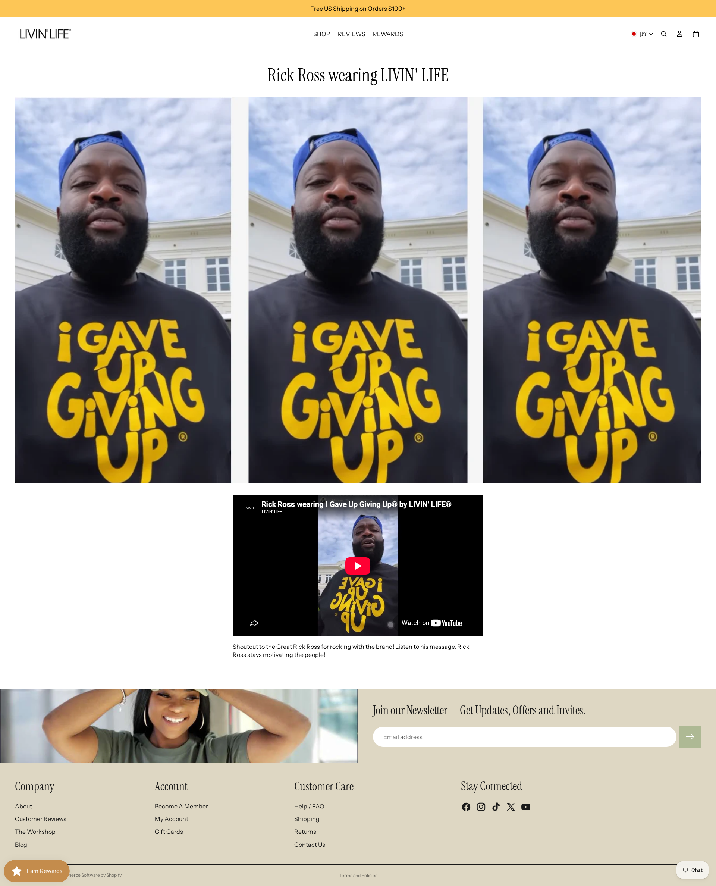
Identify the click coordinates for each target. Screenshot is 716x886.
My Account (171, 819)
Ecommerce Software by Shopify (89, 875)
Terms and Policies (358, 875)
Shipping (307, 819)
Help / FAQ (309, 806)
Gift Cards (169, 831)
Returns (305, 831)
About (23, 806)
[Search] (664, 34)
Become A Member (181, 806)
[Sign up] (690, 737)
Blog (21, 844)
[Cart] (696, 34)
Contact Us (309, 844)
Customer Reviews (40, 819)
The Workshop (35, 831)
